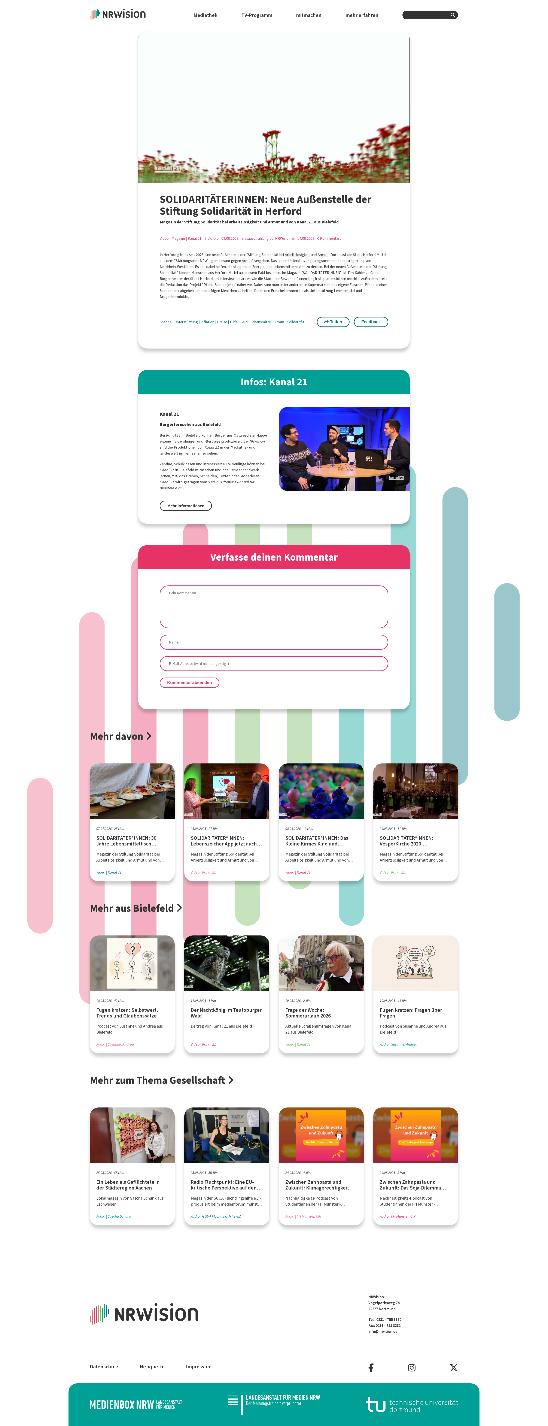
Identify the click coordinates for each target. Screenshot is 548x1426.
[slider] (264, 179)
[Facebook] (371, 1368)
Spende (166, 322)
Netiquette (152, 1366)
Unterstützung (186, 322)
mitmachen (309, 15)
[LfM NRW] (274, 1404)
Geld (244, 322)
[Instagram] (411, 1368)
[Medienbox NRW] (136, 1404)
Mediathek (205, 15)
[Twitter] (454, 1368)
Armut (323, 254)
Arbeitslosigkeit (297, 254)
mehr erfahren (361, 15)
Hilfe (234, 322)
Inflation (208, 322)
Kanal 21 (194, 238)
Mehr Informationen (185, 506)
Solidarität (295, 322)
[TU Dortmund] (412, 1404)
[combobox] (430, 15)
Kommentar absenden (189, 682)
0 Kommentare (329, 238)
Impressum (198, 1366)
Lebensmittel (261, 322)
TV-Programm (256, 15)
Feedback (371, 321)
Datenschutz (104, 1366)
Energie (258, 266)
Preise (222, 322)
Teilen (335, 321)
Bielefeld (211, 238)
